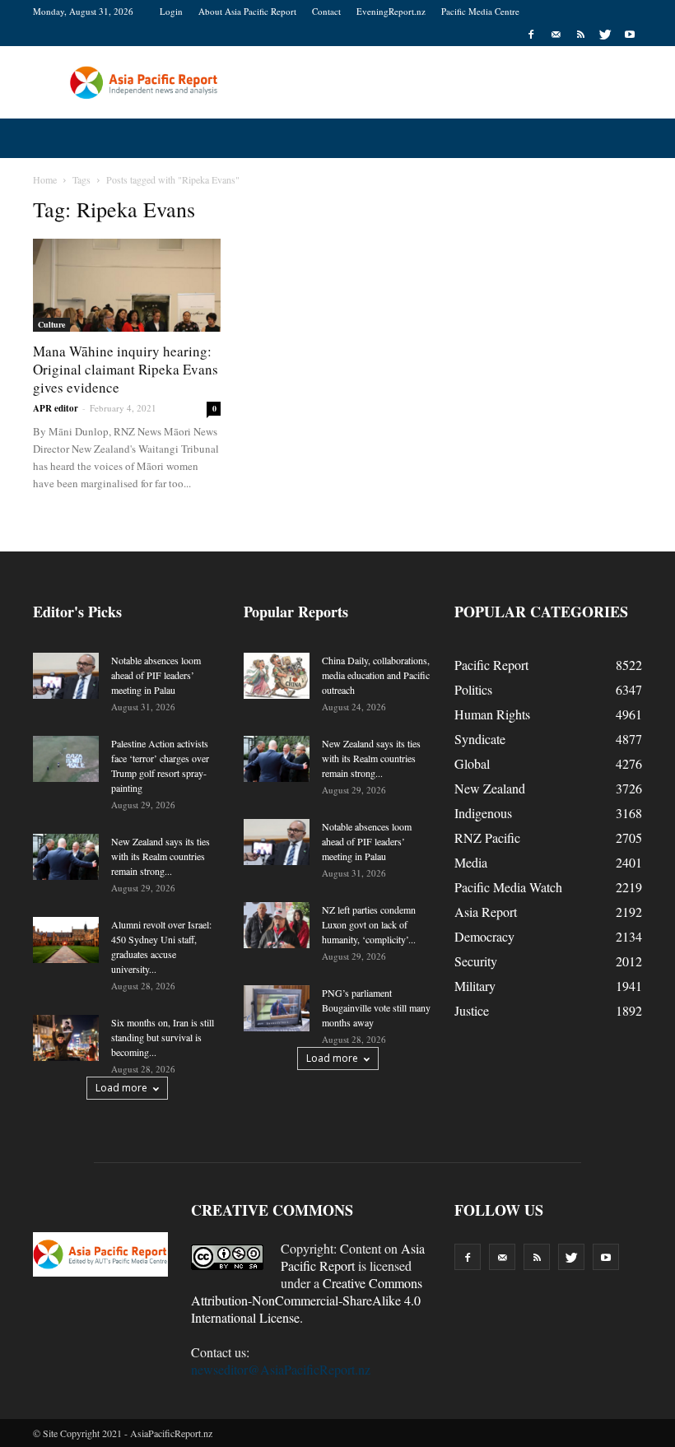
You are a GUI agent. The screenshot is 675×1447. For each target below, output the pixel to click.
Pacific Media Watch (508, 887)
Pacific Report (491, 664)
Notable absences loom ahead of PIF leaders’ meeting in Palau (156, 675)
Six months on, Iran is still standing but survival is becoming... (162, 1037)
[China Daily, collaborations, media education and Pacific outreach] (277, 676)
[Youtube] (629, 34)
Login (171, 11)
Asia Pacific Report (353, 1257)
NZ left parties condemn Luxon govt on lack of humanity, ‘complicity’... (369, 924)
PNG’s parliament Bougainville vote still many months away (376, 1007)
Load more (121, 1088)
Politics (473, 689)
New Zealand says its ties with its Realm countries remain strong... (160, 856)
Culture (51, 324)
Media (470, 862)
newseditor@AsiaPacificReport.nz (280, 1369)
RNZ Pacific (487, 837)
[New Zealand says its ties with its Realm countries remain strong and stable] (66, 857)
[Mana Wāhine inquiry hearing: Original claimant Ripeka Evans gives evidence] (127, 285)
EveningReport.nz (391, 11)
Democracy (484, 936)
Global (472, 763)
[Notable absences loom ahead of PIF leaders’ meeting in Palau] (66, 676)
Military (475, 985)
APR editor (55, 408)
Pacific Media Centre (480, 11)
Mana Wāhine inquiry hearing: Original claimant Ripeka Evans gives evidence (125, 369)
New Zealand (489, 788)
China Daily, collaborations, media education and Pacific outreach (376, 675)
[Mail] (555, 34)
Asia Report (485, 911)
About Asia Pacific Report (247, 11)
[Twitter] (605, 34)
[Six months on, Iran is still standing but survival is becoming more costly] (66, 1038)
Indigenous (483, 812)
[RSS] (580, 34)
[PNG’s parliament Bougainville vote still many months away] (277, 1008)
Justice (471, 1010)
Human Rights (492, 714)
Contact (326, 11)
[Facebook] (531, 34)
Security (475, 961)
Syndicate (479, 738)
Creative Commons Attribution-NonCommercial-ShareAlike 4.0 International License (306, 1300)
